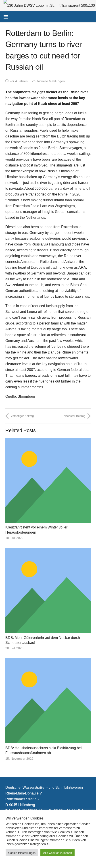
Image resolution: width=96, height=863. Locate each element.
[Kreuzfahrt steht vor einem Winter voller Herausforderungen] (48, 480)
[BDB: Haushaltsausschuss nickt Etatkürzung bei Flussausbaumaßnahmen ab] (48, 700)
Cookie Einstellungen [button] (21, 853)
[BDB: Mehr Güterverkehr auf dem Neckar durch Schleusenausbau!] (48, 590)
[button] (6, 17)
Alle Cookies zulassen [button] (57, 853)
